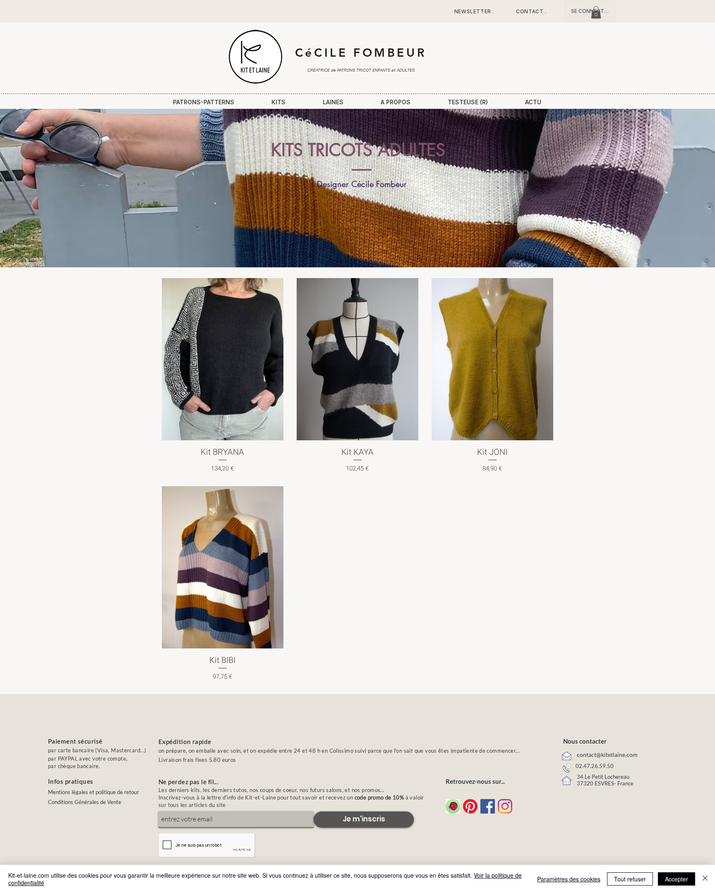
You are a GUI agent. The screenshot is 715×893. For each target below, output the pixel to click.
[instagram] (505, 806)
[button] (596, 12)
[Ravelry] (453, 806)
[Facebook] (487, 806)
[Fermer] (705, 878)
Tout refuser (630, 879)
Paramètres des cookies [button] (568, 879)
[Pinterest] (470, 806)
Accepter (676, 879)
